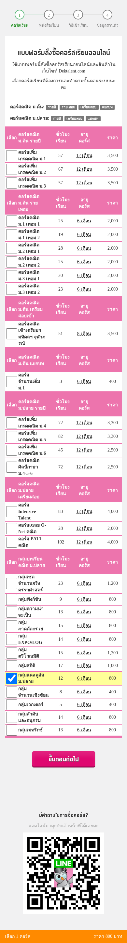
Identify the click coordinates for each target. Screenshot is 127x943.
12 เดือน (84, 155)
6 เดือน (84, 220)
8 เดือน (84, 333)
